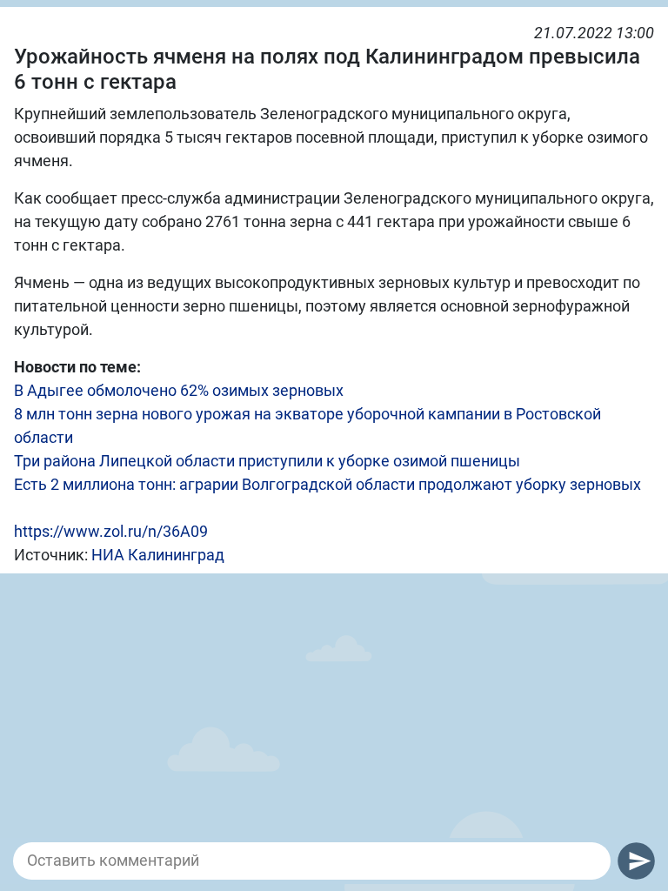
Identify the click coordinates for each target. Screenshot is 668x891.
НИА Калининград (157, 555)
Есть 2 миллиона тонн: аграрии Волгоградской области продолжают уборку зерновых (327, 484)
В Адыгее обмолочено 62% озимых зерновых (179, 390)
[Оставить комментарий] (312, 860)
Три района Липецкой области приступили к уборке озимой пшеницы (267, 461)
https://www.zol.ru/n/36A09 (111, 531)
